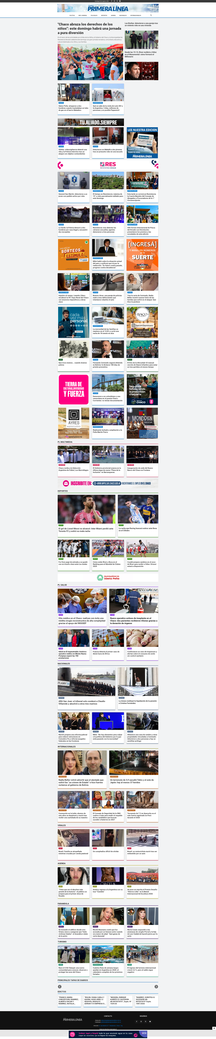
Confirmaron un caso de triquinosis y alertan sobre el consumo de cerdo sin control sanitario (142, 654)
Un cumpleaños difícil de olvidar (106, 851)
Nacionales (123, 15)
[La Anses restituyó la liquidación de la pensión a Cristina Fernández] (138, 681)
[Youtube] (120, 1)
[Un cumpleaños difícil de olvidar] (108, 838)
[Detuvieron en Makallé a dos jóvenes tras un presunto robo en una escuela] (108, 136)
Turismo (61, 964)
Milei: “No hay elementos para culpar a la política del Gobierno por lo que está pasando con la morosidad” (107, 737)
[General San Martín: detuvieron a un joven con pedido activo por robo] (74, 180)
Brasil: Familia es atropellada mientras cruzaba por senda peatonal (73, 852)
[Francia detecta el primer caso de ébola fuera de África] (108, 638)
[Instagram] (114, 1)
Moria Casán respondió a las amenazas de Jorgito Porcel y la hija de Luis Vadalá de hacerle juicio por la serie (142, 933)
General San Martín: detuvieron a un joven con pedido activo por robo (73, 195)
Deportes (104, 15)
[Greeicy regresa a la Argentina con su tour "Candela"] (108, 876)
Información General (97, 102)
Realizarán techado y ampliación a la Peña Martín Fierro (107, 431)
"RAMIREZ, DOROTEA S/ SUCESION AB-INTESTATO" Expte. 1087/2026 (145, 1000)
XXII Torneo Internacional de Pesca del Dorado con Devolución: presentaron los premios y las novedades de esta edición (141, 231)
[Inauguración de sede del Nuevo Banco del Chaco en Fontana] (142, 454)
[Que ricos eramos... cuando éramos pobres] (74, 349)
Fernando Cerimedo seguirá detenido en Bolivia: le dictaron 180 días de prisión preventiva (108, 365)
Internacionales (135, 15)
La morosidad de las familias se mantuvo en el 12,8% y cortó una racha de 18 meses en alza (106, 331)
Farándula (61, 926)
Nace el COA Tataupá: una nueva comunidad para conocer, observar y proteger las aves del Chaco (73, 970)
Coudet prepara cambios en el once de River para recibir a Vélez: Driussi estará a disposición (141, 564)
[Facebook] (111, 1)
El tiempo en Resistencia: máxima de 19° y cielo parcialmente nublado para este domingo (108, 196)
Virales (60, 848)
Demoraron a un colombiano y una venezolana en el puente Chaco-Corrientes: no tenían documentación (108, 398)
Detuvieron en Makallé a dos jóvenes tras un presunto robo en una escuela (108, 151)
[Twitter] (117, 1)
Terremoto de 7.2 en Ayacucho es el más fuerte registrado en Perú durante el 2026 (141, 815)
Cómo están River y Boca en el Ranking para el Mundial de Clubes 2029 (106, 564)
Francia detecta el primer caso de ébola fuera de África (106, 653)
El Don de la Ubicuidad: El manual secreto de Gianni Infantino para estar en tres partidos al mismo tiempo (142, 365)
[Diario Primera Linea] (108, 8)
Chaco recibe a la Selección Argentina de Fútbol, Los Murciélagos (73, 469)
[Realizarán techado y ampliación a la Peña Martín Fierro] (108, 416)
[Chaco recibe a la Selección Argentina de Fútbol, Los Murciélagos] (74, 454)
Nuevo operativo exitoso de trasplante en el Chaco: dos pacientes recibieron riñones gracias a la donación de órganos (133, 620)
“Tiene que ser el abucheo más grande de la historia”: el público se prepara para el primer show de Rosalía (73, 893)
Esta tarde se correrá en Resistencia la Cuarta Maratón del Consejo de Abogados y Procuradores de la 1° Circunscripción (141, 197)
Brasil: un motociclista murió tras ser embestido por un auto (142, 852)
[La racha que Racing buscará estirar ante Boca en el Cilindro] (138, 509)
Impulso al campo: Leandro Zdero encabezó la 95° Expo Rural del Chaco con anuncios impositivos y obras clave (74, 299)
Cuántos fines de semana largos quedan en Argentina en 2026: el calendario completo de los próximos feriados (108, 971)
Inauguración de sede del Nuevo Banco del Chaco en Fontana (140, 469)
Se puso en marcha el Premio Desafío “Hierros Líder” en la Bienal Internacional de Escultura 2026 (142, 892)
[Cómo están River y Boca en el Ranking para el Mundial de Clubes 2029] (108, 548)
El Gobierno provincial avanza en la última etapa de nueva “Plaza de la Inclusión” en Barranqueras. (107, 470)
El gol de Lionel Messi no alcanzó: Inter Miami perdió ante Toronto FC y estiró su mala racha (86, 529)
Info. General (83, 15)
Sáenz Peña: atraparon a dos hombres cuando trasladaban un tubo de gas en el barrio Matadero (73, 108)
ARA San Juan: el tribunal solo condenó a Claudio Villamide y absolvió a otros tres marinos (82, 702)
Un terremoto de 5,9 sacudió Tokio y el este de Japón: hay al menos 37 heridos (132, 781)
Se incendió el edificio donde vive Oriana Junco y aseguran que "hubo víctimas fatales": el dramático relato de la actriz (73, 933)
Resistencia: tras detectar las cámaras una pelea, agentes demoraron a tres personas (104, 230)
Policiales (94, 15)
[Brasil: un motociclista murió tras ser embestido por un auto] (142, 838)
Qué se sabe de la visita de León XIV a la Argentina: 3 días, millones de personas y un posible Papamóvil (108, 108)
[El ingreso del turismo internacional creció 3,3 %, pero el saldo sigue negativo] (142, 954)
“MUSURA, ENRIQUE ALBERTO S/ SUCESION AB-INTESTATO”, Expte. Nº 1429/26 (121, 1000)
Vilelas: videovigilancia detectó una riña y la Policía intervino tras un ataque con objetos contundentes (73, 152)
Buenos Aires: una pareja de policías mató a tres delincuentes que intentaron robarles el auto (107, 298)
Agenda (113, 15)
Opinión (60, 359)
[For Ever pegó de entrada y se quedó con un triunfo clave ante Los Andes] (74, 548)
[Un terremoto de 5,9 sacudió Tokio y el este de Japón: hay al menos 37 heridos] (133, 762)
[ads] (91, 122)
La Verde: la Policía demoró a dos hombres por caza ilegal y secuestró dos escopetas (73, 230)
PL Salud (61, 614)
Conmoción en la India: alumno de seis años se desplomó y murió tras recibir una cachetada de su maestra (73, 815)
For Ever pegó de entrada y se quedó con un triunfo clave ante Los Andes (73, 563)
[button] (151, 15)
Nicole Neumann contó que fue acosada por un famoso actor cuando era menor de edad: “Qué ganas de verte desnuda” (108, 933)
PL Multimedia (62, 464)
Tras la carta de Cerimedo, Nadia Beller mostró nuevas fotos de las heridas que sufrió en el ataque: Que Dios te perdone (141, 299)
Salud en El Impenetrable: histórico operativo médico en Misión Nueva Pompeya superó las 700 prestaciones (72, 655)
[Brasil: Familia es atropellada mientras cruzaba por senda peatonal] (74, 838)
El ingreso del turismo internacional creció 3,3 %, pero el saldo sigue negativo (141, 970)
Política (72, 15)
